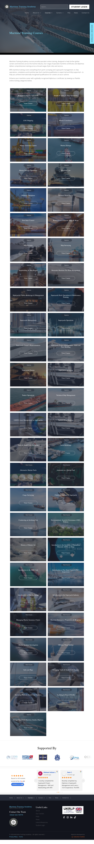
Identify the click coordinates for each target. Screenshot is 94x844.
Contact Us (85, 13)
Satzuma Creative (79, 837)
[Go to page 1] (56, 792)
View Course (28, 103)
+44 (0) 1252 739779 (16, 815)
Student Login (79, 7)
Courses (48, 13)
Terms (21, 837)
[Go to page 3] (59, 792)
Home (27, 13)
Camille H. (71, 772)
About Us (36, 13)
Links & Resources (42, 822)
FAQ (68, 13)
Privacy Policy (13, 837)
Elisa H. (46, 772)
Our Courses (40, 814)
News (76, 13)
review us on (16, 784)
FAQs (37, 817)
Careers (59, 13)
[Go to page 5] (62, 792)
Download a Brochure (92, 33)
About (38, 811)
